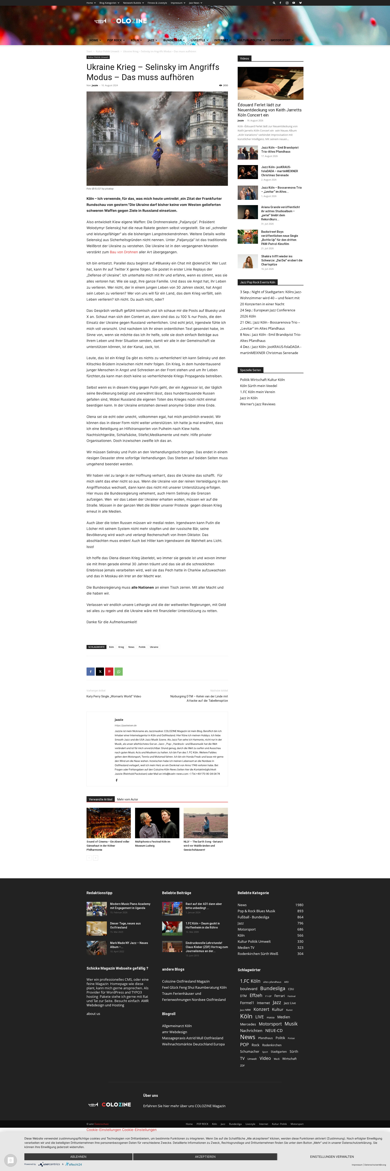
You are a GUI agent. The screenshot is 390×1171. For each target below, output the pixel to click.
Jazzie (95, 85)
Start (89, 51)
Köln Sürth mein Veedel (258, 385)
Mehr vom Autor (127, 799)
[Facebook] (280, 3)
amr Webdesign (174, 1032)
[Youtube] (294, 3)
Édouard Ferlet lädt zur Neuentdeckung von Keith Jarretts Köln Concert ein (270, 109)
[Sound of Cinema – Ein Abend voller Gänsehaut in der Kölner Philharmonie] (109, 823)
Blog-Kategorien (108, 2)
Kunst (289, 1010)
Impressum (176, 2)
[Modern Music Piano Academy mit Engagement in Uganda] (97, 909)
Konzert (261, 1009)
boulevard (248, 989)
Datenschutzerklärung (375, 1164)
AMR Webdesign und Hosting (118, 1002)
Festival (292, 996)
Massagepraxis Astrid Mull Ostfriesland (192, 1038)
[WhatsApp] (119, 672)
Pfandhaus (265, 1038)
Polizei (291, 1038)
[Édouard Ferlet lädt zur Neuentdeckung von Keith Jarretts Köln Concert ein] (270, 83)
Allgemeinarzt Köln (177, 1025)
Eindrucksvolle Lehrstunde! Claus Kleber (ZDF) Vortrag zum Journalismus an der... (207, 947)
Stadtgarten (279, 1052)
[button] (274, 2)
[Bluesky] (300, 3)
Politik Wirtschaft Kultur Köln (262, 379)
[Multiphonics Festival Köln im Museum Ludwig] (157, 823)
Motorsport (280, 40)
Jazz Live (290, 1003)
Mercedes (248, 1024)
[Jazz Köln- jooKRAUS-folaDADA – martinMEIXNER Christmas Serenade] (248, 172)
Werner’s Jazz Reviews (257, 404)
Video (265, 1058)
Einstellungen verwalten (332, 1157)
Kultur (277, 1009)
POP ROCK (114, 40)
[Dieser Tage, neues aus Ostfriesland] (97, 928)
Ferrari (279, 996)
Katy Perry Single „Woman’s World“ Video (114, 696)
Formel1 (247, 1003)
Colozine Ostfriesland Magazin (186, 981)
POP (244, 1044)
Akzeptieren (205, 1157)
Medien (283, 1017)
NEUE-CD (274, 1030)
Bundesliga (172, 40)
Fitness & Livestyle (157, 2)
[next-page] (95, 857)
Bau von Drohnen (124, 252)
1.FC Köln (250, 981)
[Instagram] (287, 3)
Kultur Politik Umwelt (107, 51)
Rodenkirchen (272, 1045)
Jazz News (194, 2)
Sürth (294, 1051)
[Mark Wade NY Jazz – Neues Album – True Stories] (97, 948)
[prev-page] (89, 857)
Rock (255, 1045)
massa (270, 1017)
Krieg (121, 646)
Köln (135, 40)
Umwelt (252, 1059)
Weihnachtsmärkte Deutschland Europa (193, 1044)
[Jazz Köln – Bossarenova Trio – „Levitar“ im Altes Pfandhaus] (248, 193)
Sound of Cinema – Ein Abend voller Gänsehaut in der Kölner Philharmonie (108, 845)
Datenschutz (101, 1124)
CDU (291, 989)
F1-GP (268, 996)
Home (90, 2)
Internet (221, 40)
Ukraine (154, 646)
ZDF (242, 1065)
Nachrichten (251, 1030)
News (131, 646)
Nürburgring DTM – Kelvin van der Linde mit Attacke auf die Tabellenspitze (199, 698)
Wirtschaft (289, 1059)
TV (242, 1058)
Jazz (151, 40)
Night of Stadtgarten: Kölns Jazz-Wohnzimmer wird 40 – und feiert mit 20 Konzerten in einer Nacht (271, 297)
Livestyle (198, 40)
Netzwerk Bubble (132, 2)
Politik (142, 646)
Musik (291, 1024)
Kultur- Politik (249, 40)
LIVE (259, 1016)
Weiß (277, 1059)
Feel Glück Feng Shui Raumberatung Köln (194, 987)
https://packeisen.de (125, 725)
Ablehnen (78, 1157)
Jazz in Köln (249, 398)
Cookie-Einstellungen (104, 1130)
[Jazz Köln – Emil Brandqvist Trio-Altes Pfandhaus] (248, 153)
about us (93, 1013)
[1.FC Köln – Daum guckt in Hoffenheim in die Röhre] (172, 928)
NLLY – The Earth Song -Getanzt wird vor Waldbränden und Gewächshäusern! (203, 845)
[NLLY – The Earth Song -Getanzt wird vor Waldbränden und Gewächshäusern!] (206, 823)
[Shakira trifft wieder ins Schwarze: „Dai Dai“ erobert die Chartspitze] (248, 261)
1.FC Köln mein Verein (257, 391)
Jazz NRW (245, 1010)
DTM (243, 996)
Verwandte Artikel (100, 799)
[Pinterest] (109, 672)
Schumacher (249, 1051)
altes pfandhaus (272, 982)
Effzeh (256, 995)
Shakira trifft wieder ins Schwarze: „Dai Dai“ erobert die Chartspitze (281, 260)
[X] (100, 672)
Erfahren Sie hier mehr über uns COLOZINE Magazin (184, 1106)
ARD (286, 982)
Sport (265, 1051)
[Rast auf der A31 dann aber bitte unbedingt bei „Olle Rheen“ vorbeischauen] (172, 908)
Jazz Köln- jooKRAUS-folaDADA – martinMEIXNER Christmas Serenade (279, 171)
